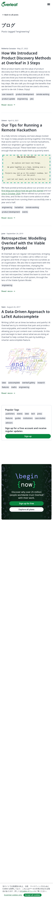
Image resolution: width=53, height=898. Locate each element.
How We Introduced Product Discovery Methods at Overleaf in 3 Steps (26, 58)
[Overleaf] (9, 4)
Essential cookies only (13, 895)
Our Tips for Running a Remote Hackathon (21, 127)
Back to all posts (10, 15)
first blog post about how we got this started (22, 190)
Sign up (28, 436)
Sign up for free (26, 503)
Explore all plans (26, 509)
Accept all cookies (32, 895)
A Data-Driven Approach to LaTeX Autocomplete (25, 314)
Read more (8, 105)
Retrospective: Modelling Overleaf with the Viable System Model (23, 243)
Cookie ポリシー (27, 891)
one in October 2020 (10, 193)
